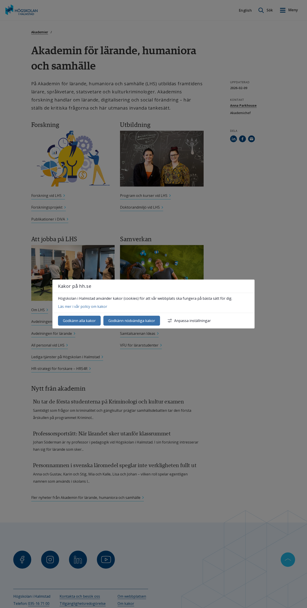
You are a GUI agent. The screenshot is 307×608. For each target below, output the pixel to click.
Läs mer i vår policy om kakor (82, 306)
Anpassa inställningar (192, 320)
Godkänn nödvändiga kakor (131, 320)
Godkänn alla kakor (79, 320)
